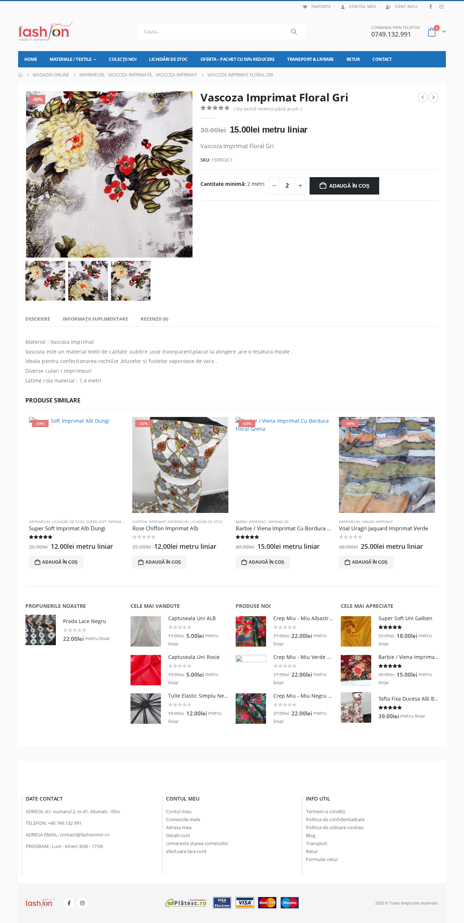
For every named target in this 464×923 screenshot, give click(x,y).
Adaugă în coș (349, 186)
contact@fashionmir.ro (84, 835)
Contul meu (362, 6)
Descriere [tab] (37, 319)
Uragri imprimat (377, 521)
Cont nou (406, 6)
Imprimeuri (39, 521)
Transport (316, 843)
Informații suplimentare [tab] (95, 319)
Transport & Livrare (310, 59)
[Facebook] (431, 6)
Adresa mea (178, 827)
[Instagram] (441, 6)
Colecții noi (122, 59)
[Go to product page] (40, 630)
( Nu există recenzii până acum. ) (267, 108)
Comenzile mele (183, 819)
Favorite (321, 6)
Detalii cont (178, 835)
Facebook (68, 903)
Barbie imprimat (251, 521)
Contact (382, 59)
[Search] (294, 31)
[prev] (423, 97)
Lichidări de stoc (168, 59)
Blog (310, 835)
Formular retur (322, 859)
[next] (433, 97)
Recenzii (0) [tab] (154, 319)
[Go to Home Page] (20, 75)
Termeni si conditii (325, 812)
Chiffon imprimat (149, 521)
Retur (353, 59)
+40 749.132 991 (65, 823)
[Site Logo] (45, 31)
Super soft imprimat (105, 521)
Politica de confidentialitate (335, 819)
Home (30, 59)
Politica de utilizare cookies (335, 827)
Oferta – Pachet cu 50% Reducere (237, 59)
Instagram (82, 903)
